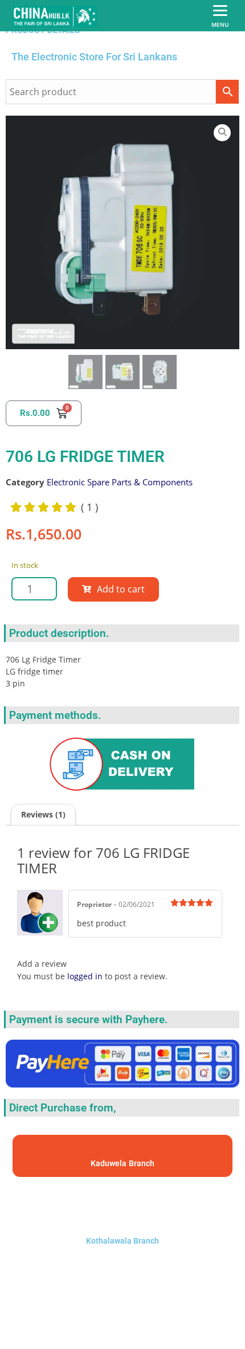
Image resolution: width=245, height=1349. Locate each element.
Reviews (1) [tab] (43, 814)
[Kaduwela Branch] (123, 1150)
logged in (85, 976)
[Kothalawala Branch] (122, 1203)
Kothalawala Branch (122, 1240)
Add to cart (121, 589)
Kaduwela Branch (122, 1163)
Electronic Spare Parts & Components (120, 482)
